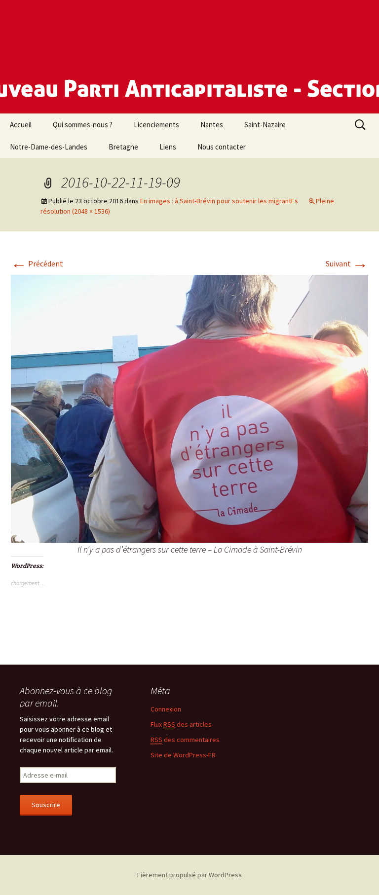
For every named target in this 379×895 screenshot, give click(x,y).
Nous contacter (221, 146)
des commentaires (185, 739)
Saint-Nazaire (265, 124)
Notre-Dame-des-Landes (48, 146)
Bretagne (123, 146)
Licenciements (156, 124)
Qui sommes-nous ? (83, 124)
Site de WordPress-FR (183, 754)
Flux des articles (181, 724)
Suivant (347, 263)
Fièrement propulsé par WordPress (189, 874)
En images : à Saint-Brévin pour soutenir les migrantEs (219, 200)
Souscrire (46, 804)
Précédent (37, 263)
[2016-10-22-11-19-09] (189, 407)
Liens (167, 146)
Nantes (211, 124)
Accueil (21, 124)
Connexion (166, 709)
